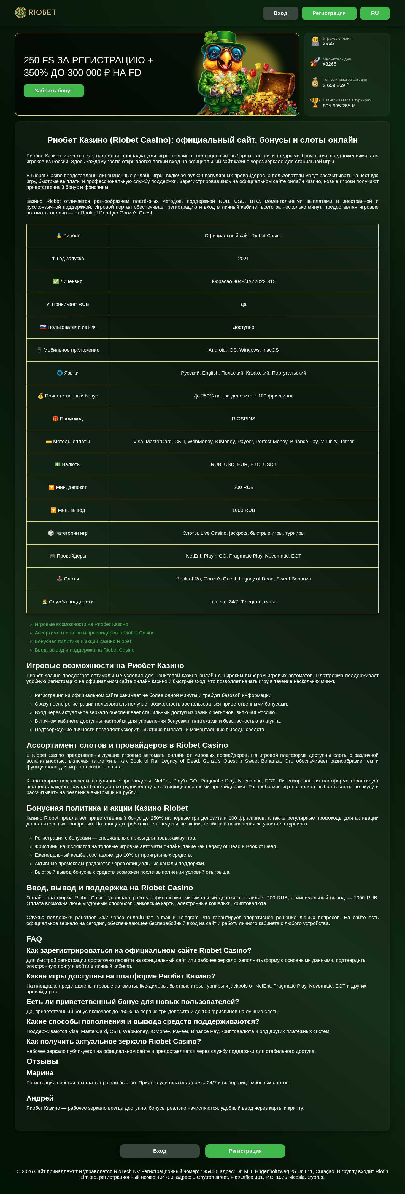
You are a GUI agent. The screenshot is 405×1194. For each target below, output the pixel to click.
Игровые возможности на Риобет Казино (81, 624)
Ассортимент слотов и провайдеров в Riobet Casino (95, 633)
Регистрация (329, 13)
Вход (280, 13)
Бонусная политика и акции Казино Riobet (83, 641)
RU (375, 13)
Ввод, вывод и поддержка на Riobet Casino (84, 650)
